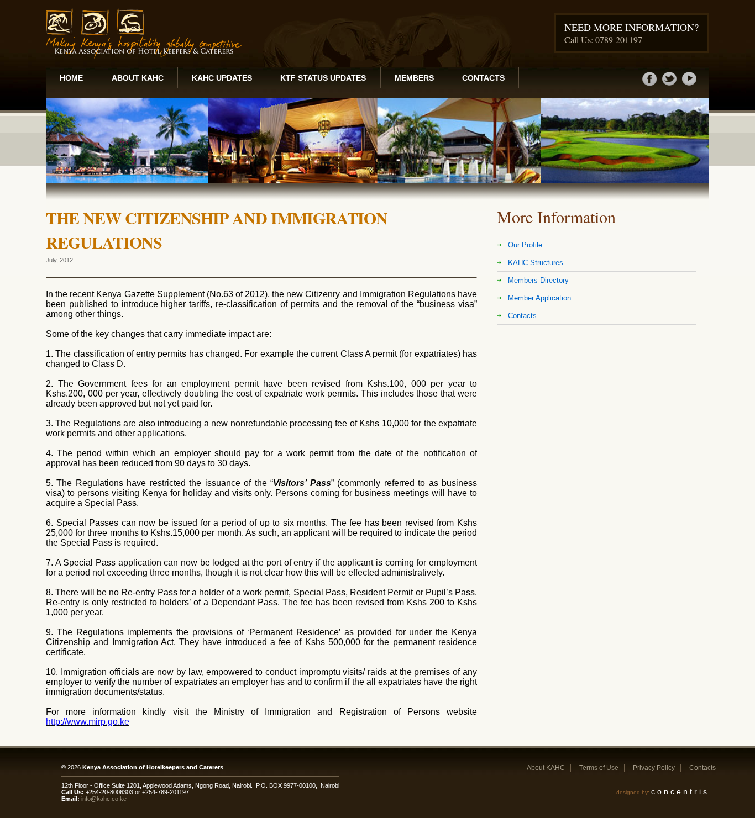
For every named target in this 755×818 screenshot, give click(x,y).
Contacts (483, 77)
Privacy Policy (654, 768)
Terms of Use (598, 768)
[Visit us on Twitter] (669, 85)
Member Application (539, 298)
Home (71, 77)
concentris (680, 791)
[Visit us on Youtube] (689, 85)
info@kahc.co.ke (104, 798)
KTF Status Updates (323, 77)
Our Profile (525, 245)
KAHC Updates (222, 77)
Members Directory (538, 280)
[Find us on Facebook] (649, 85)
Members (414, 77)
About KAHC (138, 77)
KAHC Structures (535, 262)
